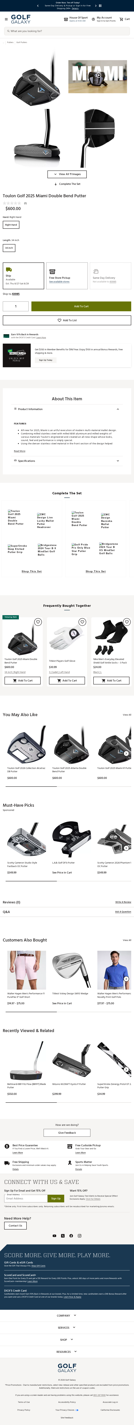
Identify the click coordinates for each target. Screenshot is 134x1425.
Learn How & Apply (72, 1297)
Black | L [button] (97, 672)
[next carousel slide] (96, 5)
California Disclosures (110, 1410)
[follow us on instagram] (79, 1236)
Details (16, 1169)
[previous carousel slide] (38, 5)
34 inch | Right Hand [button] (15, 672)
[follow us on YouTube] (54, 1236)
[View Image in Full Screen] (36, 76)
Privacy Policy (23, 1410)
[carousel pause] (100, 5)
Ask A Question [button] (123, 912)
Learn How (41, 337)
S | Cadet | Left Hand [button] (59, 672)
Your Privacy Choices (64, 1410)
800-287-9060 (99, 1395)
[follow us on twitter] (63, 1236)
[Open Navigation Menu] (6, 19)
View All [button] (127, 715)
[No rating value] (13, 203)
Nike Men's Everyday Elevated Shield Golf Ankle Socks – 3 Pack (110, 661)
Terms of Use (24, 1402)
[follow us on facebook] (71, 1236)
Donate (78, 1169)
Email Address (13, 1194)
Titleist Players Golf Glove (62, 661)
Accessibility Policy (67, 1402)
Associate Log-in (110, 1402)
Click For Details (93, 1199)
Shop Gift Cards (38, 1265)
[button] (67, 174)
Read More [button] (19, 451)
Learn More (18, 1152)
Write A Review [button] (123, 902)
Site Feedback (67, 1417)
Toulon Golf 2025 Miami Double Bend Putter (21, 661)
